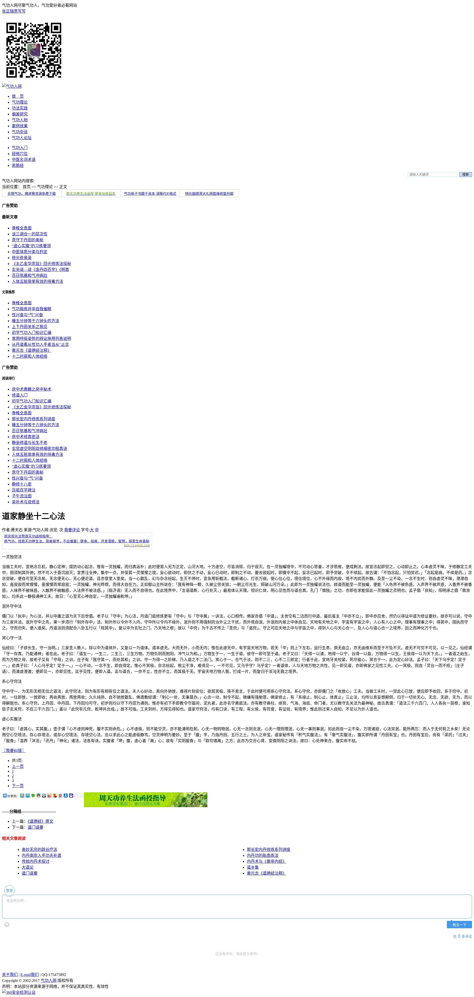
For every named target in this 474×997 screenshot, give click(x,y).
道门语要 (35, 827)
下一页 (18, 786)
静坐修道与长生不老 (29, 443)
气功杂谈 (20, 132)
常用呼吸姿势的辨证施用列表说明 (41, 338)
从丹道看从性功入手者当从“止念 (40, 344)
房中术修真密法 (26, 437)
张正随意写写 (14, 11)
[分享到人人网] (65, 795)
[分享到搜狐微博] (54, 795)
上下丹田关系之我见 (29, 327)
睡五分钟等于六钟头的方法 (35, 321)
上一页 (18, 766)
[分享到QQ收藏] (43, 795)
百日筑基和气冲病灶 (29, 275)
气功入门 (20, 148)
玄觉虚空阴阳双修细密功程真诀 (39, 448)
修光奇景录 (22, 258)
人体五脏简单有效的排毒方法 (37, 281)
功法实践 (20, 108)
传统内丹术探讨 (35, 861)
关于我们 (10, 975)
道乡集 (253, 867)
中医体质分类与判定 (29, 252)
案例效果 (20, 126)
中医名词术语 (24, 159)
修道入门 (20, 395)
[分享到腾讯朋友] (33, 795)
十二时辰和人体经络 (29, 356)
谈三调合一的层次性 (29, 234)
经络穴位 (20, 154)
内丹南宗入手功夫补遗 (41, 855)
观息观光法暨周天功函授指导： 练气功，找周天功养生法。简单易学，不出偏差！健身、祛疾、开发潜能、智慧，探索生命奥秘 (77, 540)
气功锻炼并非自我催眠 (31, 309)
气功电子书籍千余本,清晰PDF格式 (150, 194)
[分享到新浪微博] (49, 795)
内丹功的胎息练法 (262, 855)
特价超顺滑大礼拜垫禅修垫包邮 (209, 194)
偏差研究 (20, 114)
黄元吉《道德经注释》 (31, 350)
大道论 (28, 867)
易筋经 (18, 165)
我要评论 (72, 530)
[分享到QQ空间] (22, 795)
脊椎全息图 (22, 228)
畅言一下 (459, 925)
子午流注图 (22, 496)
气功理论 (20, 102)
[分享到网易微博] (60, 795)
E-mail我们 (29, 975)
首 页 (18, 96)
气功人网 (49, 980)
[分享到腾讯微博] (27, 795)
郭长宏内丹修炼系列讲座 (33, 419)
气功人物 (20, 120)
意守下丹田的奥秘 (27, 240)
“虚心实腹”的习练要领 (31, 246)
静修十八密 (22, 484)
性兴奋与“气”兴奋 (27, 315)
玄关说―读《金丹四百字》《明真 (40, 269)
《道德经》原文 (40, 821)
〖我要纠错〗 (14, 751)
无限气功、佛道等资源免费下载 (31, 194)
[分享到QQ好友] (38, 795)
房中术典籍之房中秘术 (31, 389)
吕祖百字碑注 (24, 490)
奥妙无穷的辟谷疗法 (39, 849)
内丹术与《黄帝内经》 (266, 861)
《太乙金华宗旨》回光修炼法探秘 (41, 264)
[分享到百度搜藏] (71, 795)
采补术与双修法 (26, 502)
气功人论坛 (22, 138)
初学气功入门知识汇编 (31, 333)
